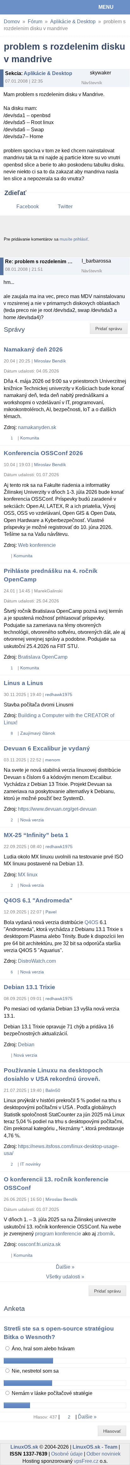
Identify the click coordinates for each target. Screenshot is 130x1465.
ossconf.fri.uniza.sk (39, 1244)
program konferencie (58, 1233)
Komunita (29, 437)
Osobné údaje (67, 1454)
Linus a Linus (23, 683)
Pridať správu (108, 328)
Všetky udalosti (63, 1276)
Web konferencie (37, 545)
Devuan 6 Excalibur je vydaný (47, 748)
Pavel (50, 911)
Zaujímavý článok (37, 733)
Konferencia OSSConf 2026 (43, 453)
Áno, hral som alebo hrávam (42, 1348)
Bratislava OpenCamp (43, 657)
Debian (26, 1044)
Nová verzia (32, 819)
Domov (12, 21)
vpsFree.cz (86, 1461)
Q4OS (91, 922)
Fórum (35, 21)
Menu (106, 7)
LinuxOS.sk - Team (95, 1447)
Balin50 (52, 1090)
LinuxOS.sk (25, 7)
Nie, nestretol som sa (34, 1371)
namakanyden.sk (37, 427)
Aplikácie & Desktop (73, 21)
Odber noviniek (103, 1454)
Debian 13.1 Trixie (29, 987)
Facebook (27, 206)
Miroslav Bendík (50, 360)
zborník (105, 1233)
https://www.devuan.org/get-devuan (57, 809)
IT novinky (30, 1164)
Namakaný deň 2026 (33, 349)
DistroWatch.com (37, 961)
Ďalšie (63, 1267)
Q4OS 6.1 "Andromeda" (38, 900)
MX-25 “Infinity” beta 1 (36, 835)
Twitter (65, 206)
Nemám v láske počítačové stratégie (51, 1393)
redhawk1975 (58, 694)
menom (52, 759)
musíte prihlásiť (74, 239)
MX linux (28, 874)
